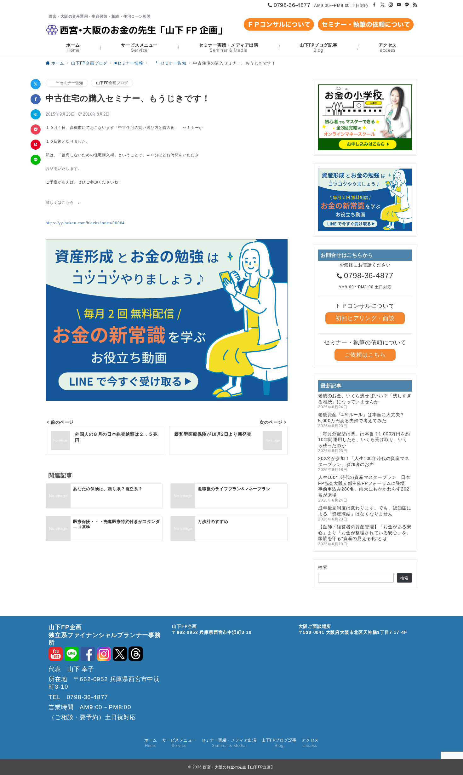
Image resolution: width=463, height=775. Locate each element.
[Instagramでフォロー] (391, 5)
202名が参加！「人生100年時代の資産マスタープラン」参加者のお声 (363, 461)
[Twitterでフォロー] (382, 5)
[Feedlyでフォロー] (415, 5)
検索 (323, 567)
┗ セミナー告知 (67, 83)
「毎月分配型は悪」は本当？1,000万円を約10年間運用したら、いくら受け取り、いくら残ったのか (364, 439)
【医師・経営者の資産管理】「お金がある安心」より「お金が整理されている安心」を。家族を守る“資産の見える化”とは (364, 532)
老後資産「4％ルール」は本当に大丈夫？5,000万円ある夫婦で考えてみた (361, 417)
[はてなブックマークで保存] (36, 114)
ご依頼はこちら (365, 355)
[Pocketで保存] (36, 129)
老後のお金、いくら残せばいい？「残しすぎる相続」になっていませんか (364, 398)
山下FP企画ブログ (112, 83)
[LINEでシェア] (36, 160)
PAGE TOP (446, 744)
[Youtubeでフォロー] (399, 5)
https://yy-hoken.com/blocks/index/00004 (85, 223)
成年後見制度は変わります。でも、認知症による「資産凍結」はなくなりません (364, 510)
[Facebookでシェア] (36, 99)
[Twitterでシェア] (36, 84)
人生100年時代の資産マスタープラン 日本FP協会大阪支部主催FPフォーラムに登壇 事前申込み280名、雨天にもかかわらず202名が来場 (364, 486)
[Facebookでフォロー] (374, 5)
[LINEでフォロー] (407, 5)
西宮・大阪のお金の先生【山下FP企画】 (239, 767)
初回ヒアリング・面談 (364, 318)
